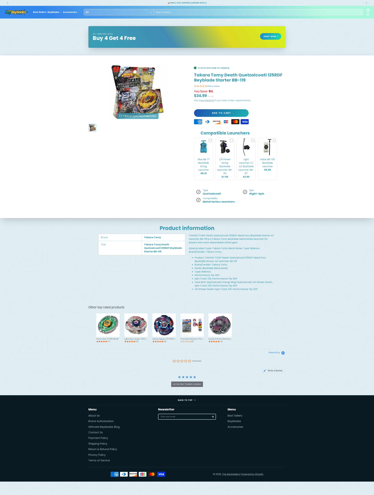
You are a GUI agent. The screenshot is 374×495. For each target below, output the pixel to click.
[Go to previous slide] (8, 3)
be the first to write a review (187, 384)
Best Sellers (39, 12)
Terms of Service (99, 460)
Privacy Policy (97, 455)
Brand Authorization (101, 421)
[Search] (360, 12)
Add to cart (221, 113)
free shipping (206, 100)
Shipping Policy (97, 443)
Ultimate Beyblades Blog (104, 427)
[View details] (187, 37)
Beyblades (53, 12)
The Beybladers (231, 474)
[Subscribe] (212, 417)
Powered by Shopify (252, 474)
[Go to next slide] (366, 3)
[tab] (273, 370)
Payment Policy (98, 438)
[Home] (16, 12)
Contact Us (95, 432)
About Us (94, 415)
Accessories (70, 12)
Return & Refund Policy (102, 449)
